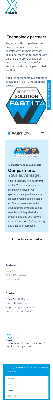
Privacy (10, 384)
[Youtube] (12, 353)
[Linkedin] (17, 353)
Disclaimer (11, 396)
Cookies (10, 379)
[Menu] (48, 7)
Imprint (10, 390)
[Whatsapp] (23, 353)
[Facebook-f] (7, 353)
